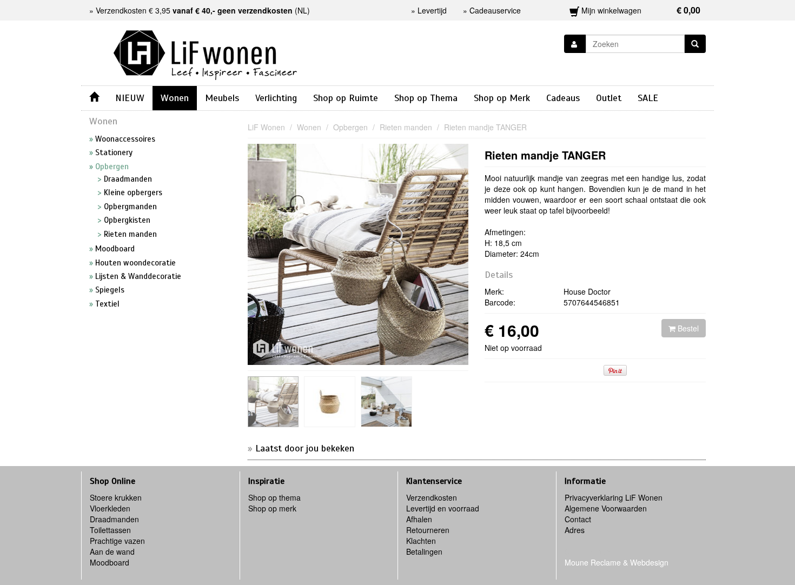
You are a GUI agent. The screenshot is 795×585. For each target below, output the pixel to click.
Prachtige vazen (117, 540)
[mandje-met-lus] (273, 402)
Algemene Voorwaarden (606, 508)
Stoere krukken (116, 497)
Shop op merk (272, 508)
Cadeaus (563, 98)
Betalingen (424, 551)
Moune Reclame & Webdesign (616, 562)
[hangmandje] (329, 402)
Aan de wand (112, 551)
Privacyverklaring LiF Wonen (613, 497)
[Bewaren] (575, 44)
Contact (578, 519)
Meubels (222, 98)
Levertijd (432, 10)
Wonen (175, 98)
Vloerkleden (110, 508)
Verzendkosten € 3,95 (194, 10)
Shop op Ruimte (345, 98)
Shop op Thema (426, 98)
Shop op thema (274, 497)
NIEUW (129, 98)
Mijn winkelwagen (640, 10)
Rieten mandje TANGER (545, 155)
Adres (575, 529)
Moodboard (109, 562)
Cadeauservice (495, 10)
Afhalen (419, 519)
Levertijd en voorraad (442, 508)
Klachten (421, 540)
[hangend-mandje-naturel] (386, 402)
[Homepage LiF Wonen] (205, 51)
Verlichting (276, 98)
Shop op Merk (502, 98)
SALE (648, 98)
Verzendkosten (431, 497)
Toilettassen (110, 529)
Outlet (608, 98)
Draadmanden (114, 519)
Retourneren (427, 529)
